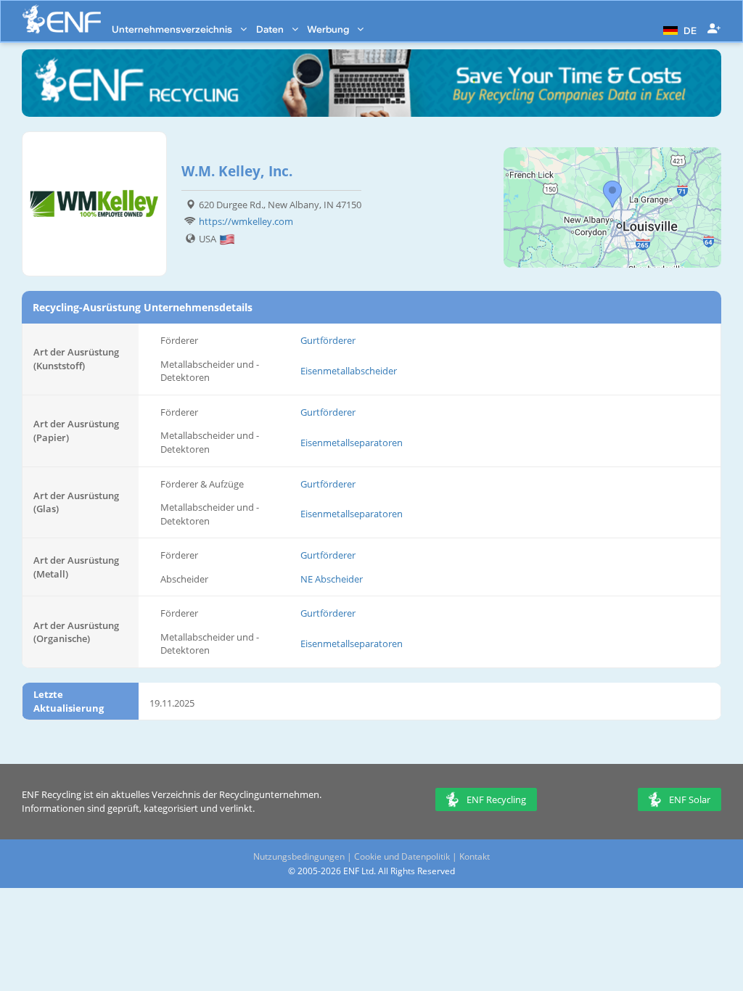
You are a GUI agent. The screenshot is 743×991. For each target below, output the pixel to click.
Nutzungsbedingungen (299, 856)
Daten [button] (271, 29)
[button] (678, 29)
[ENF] (61, 19)
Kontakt (474, 856)
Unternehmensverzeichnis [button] (173, 29)
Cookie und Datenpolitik (402, 856)
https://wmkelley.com (246, 221)
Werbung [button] (329, 29)
